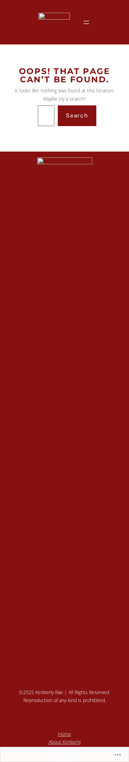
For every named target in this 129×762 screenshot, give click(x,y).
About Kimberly (65, 742)
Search (77, 115)
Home (64, 734)
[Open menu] (86, 22)
